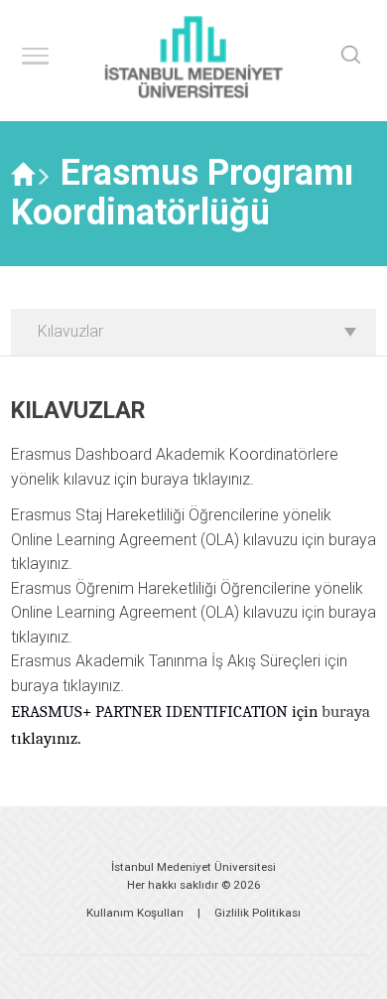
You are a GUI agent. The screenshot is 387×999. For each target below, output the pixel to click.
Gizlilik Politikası (257, 913)
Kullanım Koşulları (135, 913)
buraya (165, 479)
